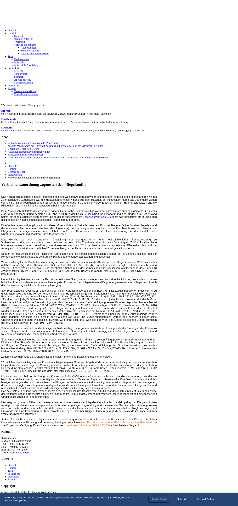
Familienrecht (9, 119)
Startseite (12, 166)
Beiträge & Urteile (17, 171)
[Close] (232, 499)
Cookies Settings (159, 499)
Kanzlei (12, 168)
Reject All (181, 499)
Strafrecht (6, 127)
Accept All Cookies (205, 499)
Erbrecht (6, 110)
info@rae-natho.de (19, 452)
